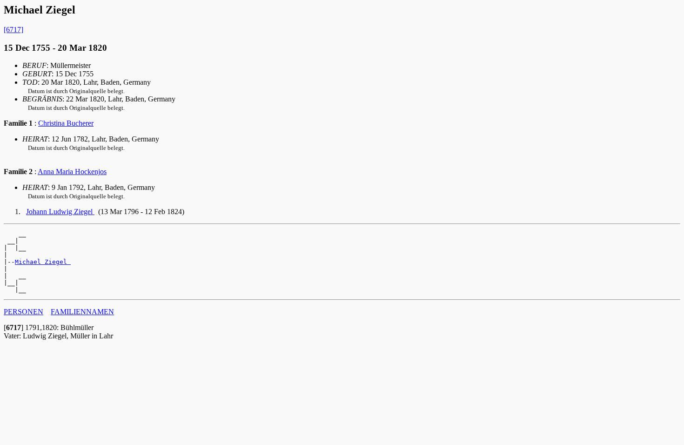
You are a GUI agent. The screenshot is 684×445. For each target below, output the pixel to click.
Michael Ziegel (43, 261)
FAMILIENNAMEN (82, 312)
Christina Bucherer (66, 123)
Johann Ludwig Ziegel (60, 212)
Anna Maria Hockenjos (72, 171)
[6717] (13, 30)
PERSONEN (23, 312)
